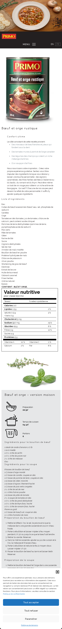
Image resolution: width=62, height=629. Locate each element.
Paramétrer (31, 619)
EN (52, 44)
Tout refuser (31, 610)
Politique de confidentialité (14, 594)
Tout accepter (31, 602)
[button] (57, 571)
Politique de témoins (29, 625)
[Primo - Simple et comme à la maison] (9, 36)
